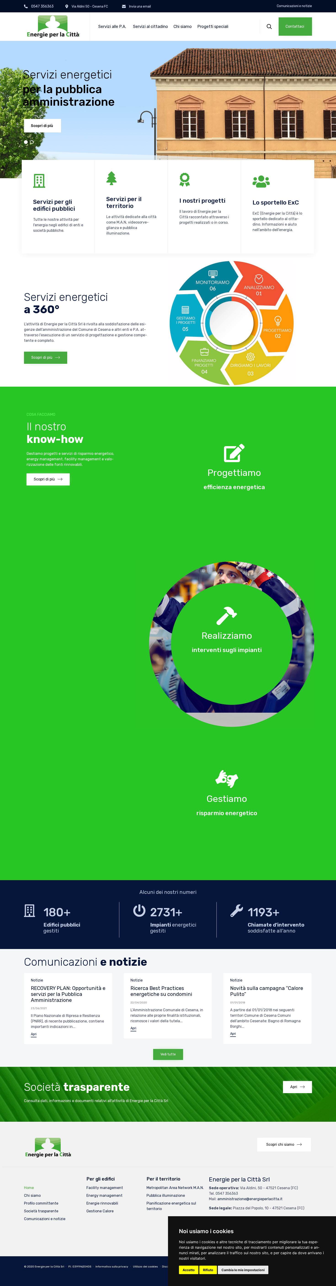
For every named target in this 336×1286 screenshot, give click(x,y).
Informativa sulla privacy (112, 1266)
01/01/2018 (237, 1002)
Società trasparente (41, 1211)
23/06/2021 (39, 1008)
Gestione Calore (100, 1211)
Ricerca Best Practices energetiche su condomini (161, 991)
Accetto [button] (189, 1270)
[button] (295, 26)
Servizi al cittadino (150, 26)
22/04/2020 (139, 1002)
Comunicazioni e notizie (294, 6)
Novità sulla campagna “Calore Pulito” (266, 991)
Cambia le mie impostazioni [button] (243, 1270)
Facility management (104, 1188)
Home (29, 1188)
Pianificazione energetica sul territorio (171, 1206)
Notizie (37, 980)
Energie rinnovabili (102, 1203)
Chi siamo (182, 26)
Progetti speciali (212, 26)
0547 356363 (42, 6)
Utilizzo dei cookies (145, 1266)
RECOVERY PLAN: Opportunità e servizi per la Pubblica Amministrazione (68, 994)
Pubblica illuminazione (166, 1195)
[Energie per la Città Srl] (53, 26)
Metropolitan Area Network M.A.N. (175, 1188)
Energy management (104, 1195)
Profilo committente (41, 1203)
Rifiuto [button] (208, 1270)
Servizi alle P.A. (112, 26)
